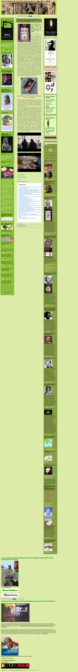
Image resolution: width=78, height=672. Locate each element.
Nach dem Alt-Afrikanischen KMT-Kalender (49, 104)
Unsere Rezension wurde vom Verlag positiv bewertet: (16, 656)
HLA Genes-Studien (48, 447)
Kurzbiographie (4, 68)
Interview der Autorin (5, 662)
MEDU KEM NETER (5, 110)
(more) (2, 257)
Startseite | (3, 670)
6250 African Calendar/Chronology (16, 670)
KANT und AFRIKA (48, 505)
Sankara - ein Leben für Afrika (50, 406)
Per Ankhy (47, 461)
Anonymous (4, 252)
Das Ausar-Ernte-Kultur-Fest (50, 179)
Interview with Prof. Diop (49, 269)
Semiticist (3, 278)
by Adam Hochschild (5, 131)
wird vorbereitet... (48, 331)
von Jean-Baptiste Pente (6, 193)
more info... (48, 133)
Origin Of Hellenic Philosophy (50, 449)
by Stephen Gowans (5, 188)
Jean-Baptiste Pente (36, 33)
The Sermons (4, 87)
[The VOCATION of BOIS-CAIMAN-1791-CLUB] (50, 138)
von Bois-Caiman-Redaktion (6, 182)
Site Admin (3, 259)
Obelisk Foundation (48, 434)
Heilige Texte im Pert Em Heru (7, 221)
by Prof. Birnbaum (5, 164)
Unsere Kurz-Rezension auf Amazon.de (8, 660)
